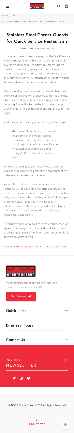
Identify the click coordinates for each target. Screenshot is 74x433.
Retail (45, 247)
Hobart (43, 210)
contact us (51, 233)
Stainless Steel (59, 247)
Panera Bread (50, 73)
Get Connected (21, 296)
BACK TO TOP (37, 424)
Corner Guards (17, 247)
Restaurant (34, 247)
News (14, 16)
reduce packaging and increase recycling (35, 102)
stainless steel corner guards (32, 206)
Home (5, 16)
